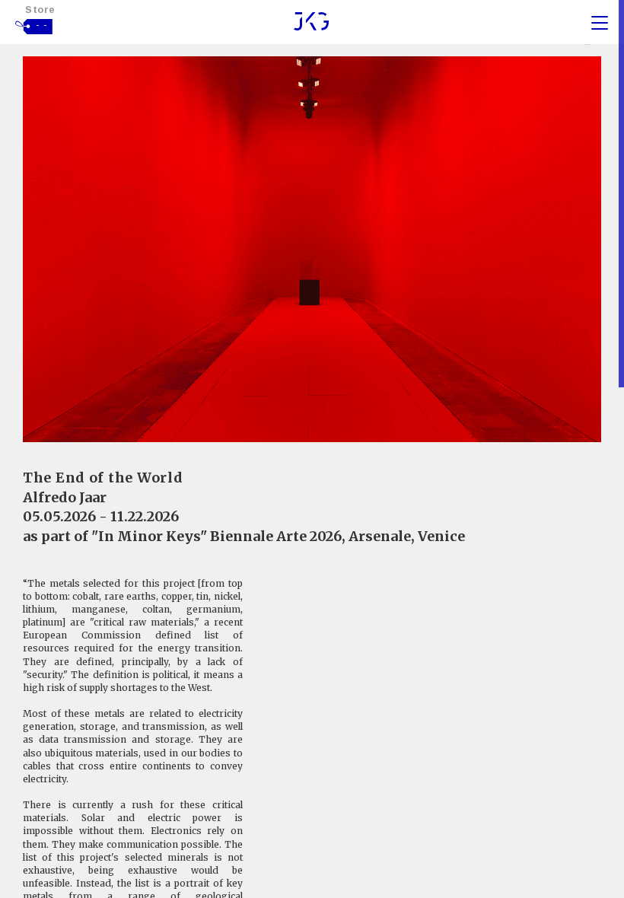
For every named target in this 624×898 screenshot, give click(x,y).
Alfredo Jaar (65, 497)
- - (42, 25)
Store (40, 9)
